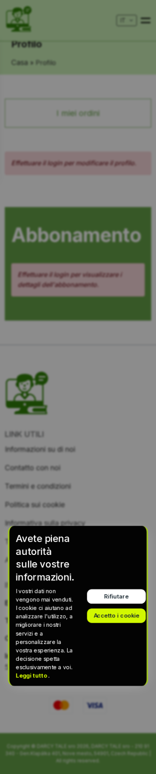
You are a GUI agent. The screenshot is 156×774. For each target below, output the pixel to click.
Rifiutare (116, 596)
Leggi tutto (32, 675)
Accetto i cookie (117, 615)
